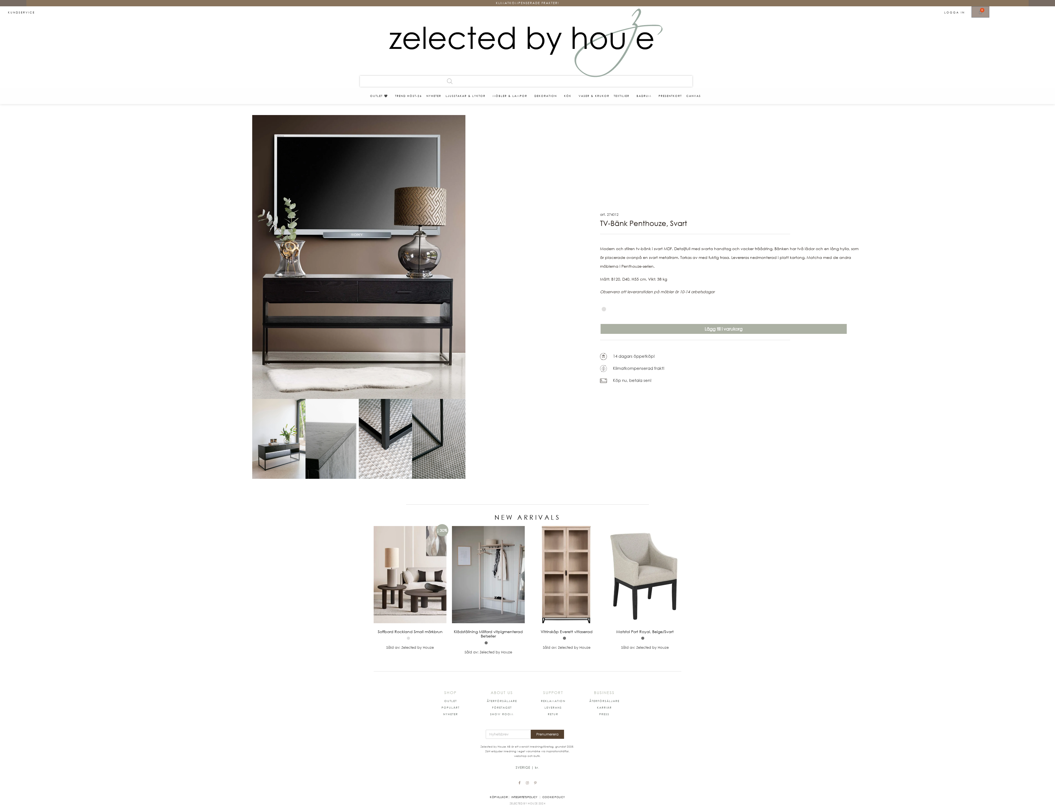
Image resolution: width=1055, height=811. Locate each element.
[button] (450, 701)
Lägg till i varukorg (724, 329)
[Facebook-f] (519, 783)
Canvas (693, 95)
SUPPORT (553, 692)
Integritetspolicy (524, 797)
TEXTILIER (621, 95)
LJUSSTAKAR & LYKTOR (465, 95)
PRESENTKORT (670, 95)
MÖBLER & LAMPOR (510, 95)
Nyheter (433, 95)
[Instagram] (527, 783)
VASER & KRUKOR (594, 95)
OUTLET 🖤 (379, 95)
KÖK (567, 95)
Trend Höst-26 (408, 95)
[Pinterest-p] (535, 783)
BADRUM (644, 95)
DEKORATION (545, 95)
